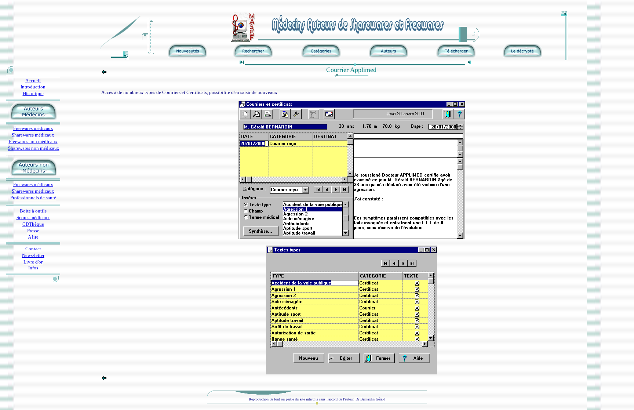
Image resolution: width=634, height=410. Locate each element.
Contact (33, 248)
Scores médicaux (33, 217)
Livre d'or (33, 262)
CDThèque (33, 224)
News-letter (33, 255)
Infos (33, 268)
